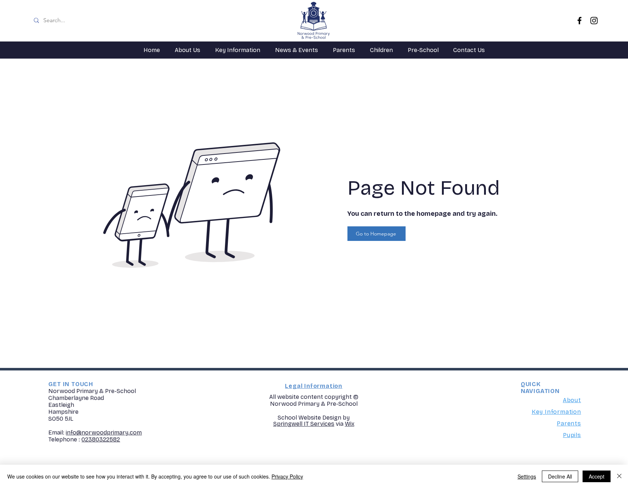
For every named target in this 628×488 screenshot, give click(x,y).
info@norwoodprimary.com (104, 432)
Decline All (560, 476)
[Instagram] (594, 20)
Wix (349, 423)
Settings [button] (527, 476)
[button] (187, 50)
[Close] (619, 476)
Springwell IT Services (303, 423)
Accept (596, 476)
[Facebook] (579, 20)
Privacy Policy (287, 476)
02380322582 (100, 439)
